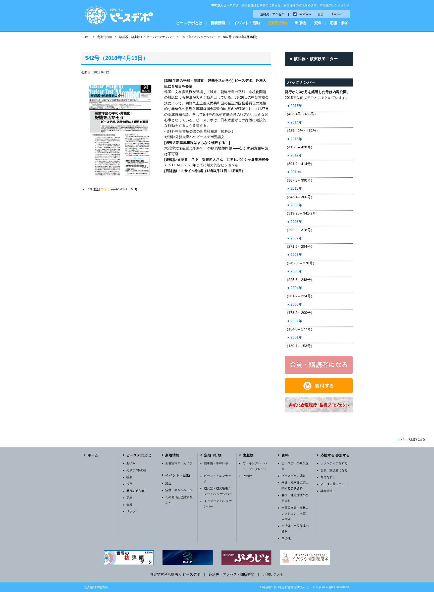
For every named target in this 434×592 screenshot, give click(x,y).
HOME (85, 37)
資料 (318, 23)
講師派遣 (326, 491)
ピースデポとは (189, 23)
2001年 (296, 337)
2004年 (296, 288)
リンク (130, 511)
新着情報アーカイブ (178, 463)
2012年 (296, 155)
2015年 (296, 106)
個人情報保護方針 (96, 587)
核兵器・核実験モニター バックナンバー (146, 37)
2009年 (296, 205)
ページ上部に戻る (411, 439)
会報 (129, 504)
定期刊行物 (277, 23)
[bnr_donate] (319, 392)
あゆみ (130, 463)
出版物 (300, 23)
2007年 (296, 238)
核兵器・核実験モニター (316, 59)
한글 (321, 14)
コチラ (105, 189)
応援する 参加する (335, 455)
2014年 (296, 122)
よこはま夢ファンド (334, 484)
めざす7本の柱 (136, 470)
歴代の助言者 (135, 491)
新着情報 (218, 23)
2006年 (296, 254)
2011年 (296, 172)
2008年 (296, 222)
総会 (129, 477)
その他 (247, 476)
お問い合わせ (273, 574)
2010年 (296, 188)
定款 (129, 497)
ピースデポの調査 (294, 476)
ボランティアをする (334, 463)
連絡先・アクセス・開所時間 (231, 574)
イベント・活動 (247, 23)
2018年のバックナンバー (199, 37)
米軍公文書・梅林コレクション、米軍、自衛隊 (295, 513)
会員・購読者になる (334, 470)
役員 (129, 484)
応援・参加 (339, 23)
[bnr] (319, 411)
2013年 (296, 139)
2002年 (296, 321)
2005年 (296, 271)
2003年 (296, 304)
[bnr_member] (319, 373)
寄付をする (328, 477)
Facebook (304, 14)
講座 (168, 483)
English (337, 14)
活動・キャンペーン (178, 490)
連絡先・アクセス (272, 14)
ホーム (93, 455)
